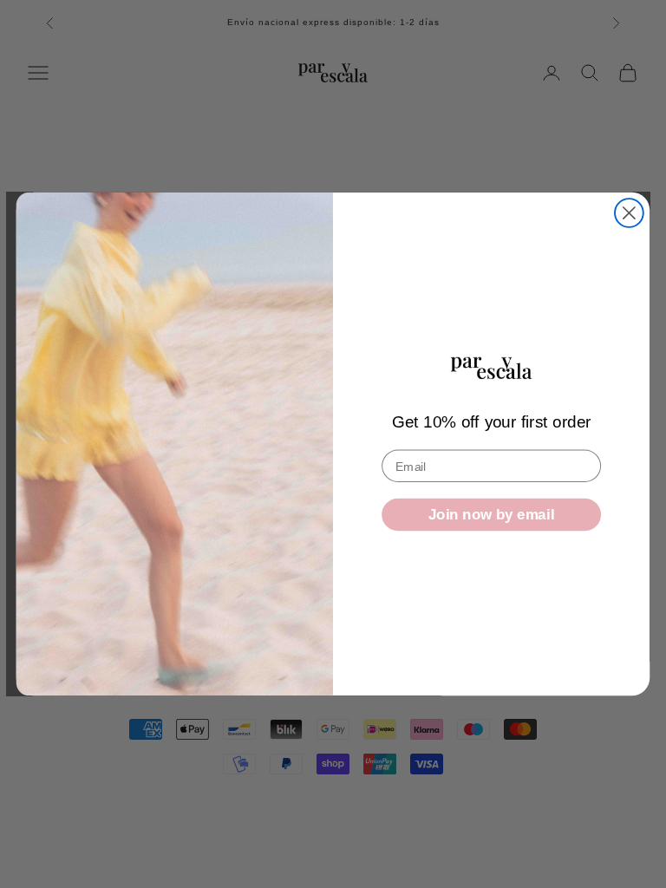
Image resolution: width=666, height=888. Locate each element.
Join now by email (491, 514)
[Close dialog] (629, 213)
